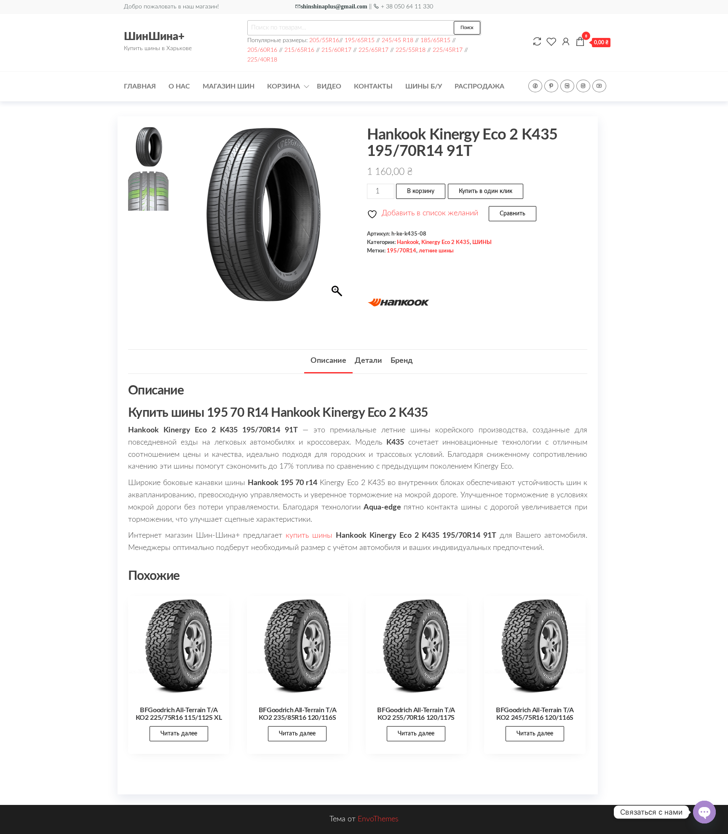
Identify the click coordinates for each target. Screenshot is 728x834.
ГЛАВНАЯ (140, 86)
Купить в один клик (485, 191)
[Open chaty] (704, 812)
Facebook (535, 86)
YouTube (599, 86)
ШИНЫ (482, 242)
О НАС (179, 86)
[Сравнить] (537, 42)
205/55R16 (324, 40)
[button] (338, 218)
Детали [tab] (368, 361)
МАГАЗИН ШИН (228, 86)
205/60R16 (262, 50)
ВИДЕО (329, 86)
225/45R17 (448, 50)
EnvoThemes (378, 819)
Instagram (583, 86)
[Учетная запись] (565, 42)
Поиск (467, 27)
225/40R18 (262, 59)
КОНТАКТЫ (373, 86)
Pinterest (551, 86)
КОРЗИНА (283, 86)
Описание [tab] (328, 361)
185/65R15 (435, 40)
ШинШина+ (154, 36)
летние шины (436, 250)
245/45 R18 (397, 40)
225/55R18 (411, 50)
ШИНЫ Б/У (423, 86)
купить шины (309, 535)
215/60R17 (336, 50)
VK (567, 86)
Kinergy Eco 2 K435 (445, 242)
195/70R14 (401, 250)
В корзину (420, 191)
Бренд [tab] (401, 361)
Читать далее (179, 734)
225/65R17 (373, 50)
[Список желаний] (551, 42)
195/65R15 (360, 40)
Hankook (408, 242)
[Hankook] (398, 302)
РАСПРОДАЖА (479, 86)
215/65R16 (299, 50)
